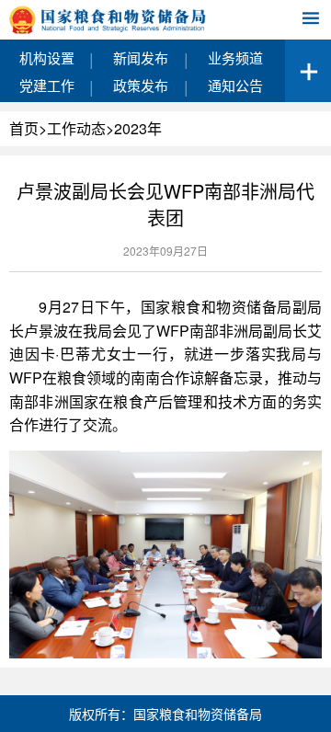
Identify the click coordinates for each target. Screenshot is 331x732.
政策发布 (140, 85)
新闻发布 (140, 57)
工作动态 (76, 128)
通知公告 (235, 85)
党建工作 (46, 85)
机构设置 (46, 57)
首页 (24, 128)
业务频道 (235, 57)
